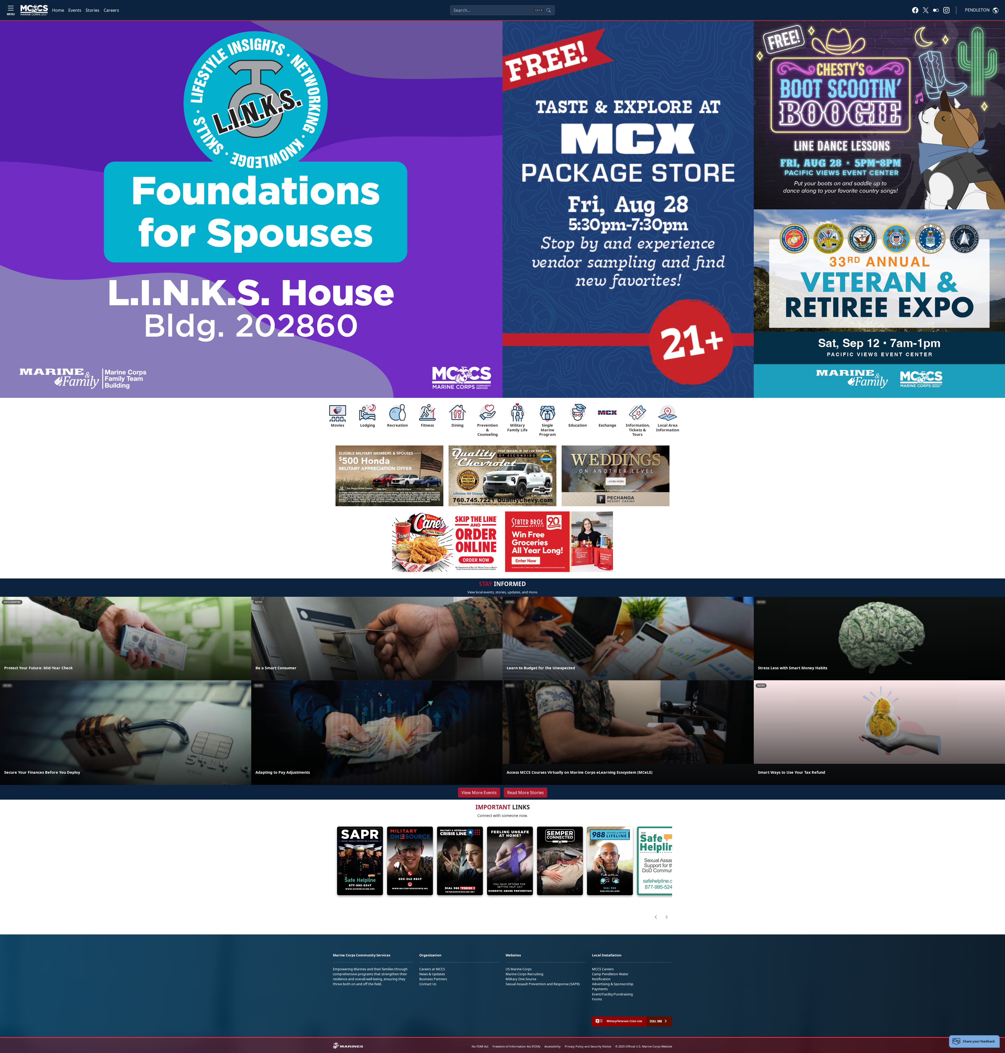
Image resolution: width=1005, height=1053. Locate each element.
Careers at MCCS (432, 969)
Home (58, 10)
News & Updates (432, 974)
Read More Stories (525, 792)
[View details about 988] (610, 861)
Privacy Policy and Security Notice (588, 1046)
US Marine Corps (519, 969)
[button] (915, 10)
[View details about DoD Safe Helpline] (660, 861)
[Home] (34, 10)
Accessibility (552, 1046)
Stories (92, 10)
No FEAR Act (480, 1046)
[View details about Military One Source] (410, 861)
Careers (111, 10)
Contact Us (427, 984)
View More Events (479, 792)
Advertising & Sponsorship (612, 984)
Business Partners (433, 979)
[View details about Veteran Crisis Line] (460, 861)
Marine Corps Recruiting (524, 974)
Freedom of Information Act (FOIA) (516, 1046)
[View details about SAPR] (360, 861)
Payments (600, 989)
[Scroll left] (655, 917)
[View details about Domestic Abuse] (510, 861)
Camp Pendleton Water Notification (610, 976)
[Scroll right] (666, 917)
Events (74, 10)
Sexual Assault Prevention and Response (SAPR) (543, 984)
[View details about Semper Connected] (560, 861)
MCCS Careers (603, 969)
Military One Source (521, 979)
